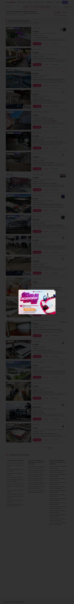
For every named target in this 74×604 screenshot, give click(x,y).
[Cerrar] (55, 290)
